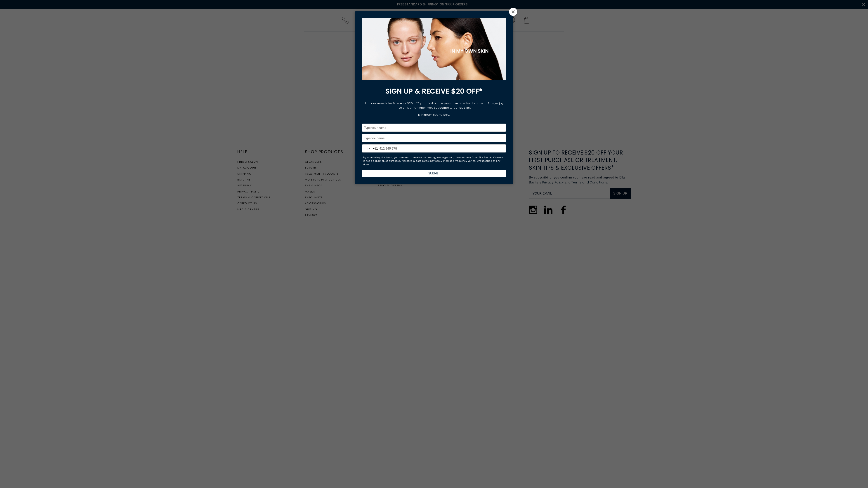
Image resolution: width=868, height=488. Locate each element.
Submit (434, 173)
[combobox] (370, 148)
